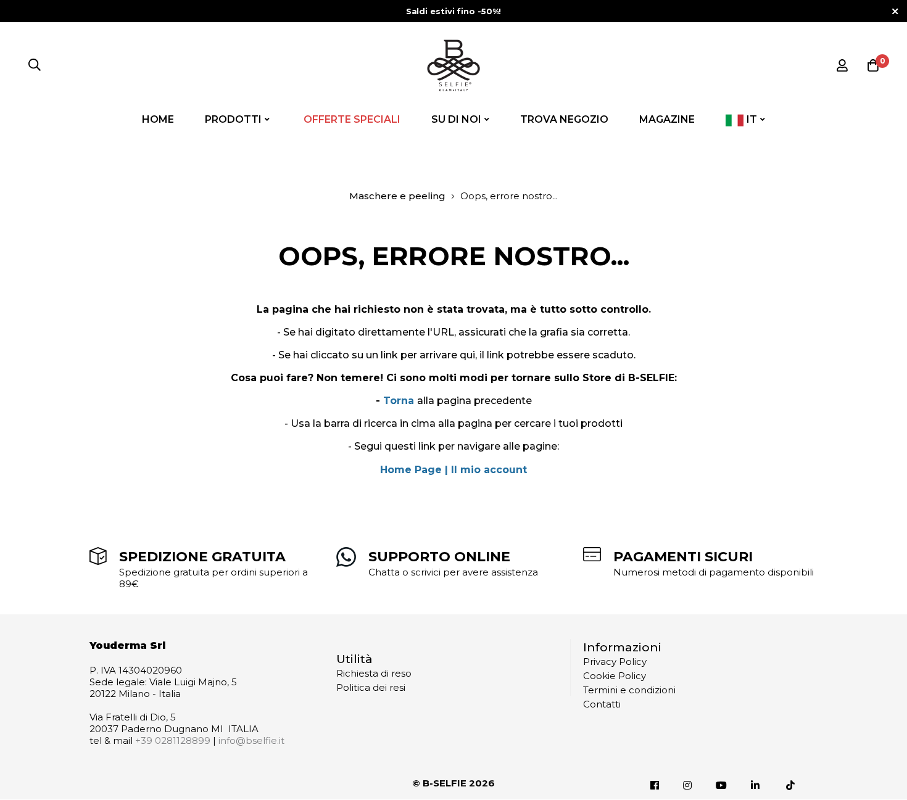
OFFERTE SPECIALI (352, 119)
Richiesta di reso (374, 673)
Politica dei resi (370, 687)
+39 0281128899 (172, 740)
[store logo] (453, 65)
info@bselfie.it (251, 740)
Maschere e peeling (397, 196)
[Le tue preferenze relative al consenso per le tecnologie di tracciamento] (885, 778)
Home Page (411, 470)
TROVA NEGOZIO (564, 119)
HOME (158, 119)
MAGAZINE (667, 119)
